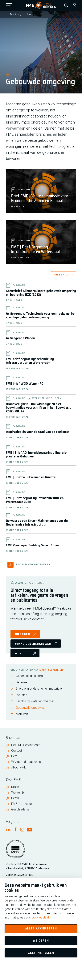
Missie (15, 787)
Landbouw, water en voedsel (35, 701)
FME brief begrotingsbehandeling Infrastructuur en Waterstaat (30, 360)
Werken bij (18, 792)
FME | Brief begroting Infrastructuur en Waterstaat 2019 (35, 499)
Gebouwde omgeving (30, 707)
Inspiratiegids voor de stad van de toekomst (38, 431)
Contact (16, 750)
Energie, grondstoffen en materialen (39, 688)
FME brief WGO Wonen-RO (24, 383)
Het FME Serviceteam (25, 745)
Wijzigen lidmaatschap (26, 762)
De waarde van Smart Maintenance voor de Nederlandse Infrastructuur (37, 522)
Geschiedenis (20, 809)
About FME (18, 767)
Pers (14, 756)
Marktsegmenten (20, 14)
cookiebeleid (40, 917)
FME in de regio (21, 804)
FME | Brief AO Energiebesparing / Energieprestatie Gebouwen (36, 454)
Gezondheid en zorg (29, 676)
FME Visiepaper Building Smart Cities (32, 545)
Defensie (21, 682)
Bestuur (16, 798)
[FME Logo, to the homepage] (41, 5)
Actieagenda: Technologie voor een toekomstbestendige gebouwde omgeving (41, 315)
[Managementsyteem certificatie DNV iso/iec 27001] (15, 851)
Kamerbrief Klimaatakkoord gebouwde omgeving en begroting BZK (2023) (41, 292)
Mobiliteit (22, 714)
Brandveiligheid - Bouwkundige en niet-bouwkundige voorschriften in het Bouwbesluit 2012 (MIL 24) (40, 407)
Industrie (21, 695)
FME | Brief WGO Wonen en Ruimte (30, 477)
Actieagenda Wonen (20, 338)
